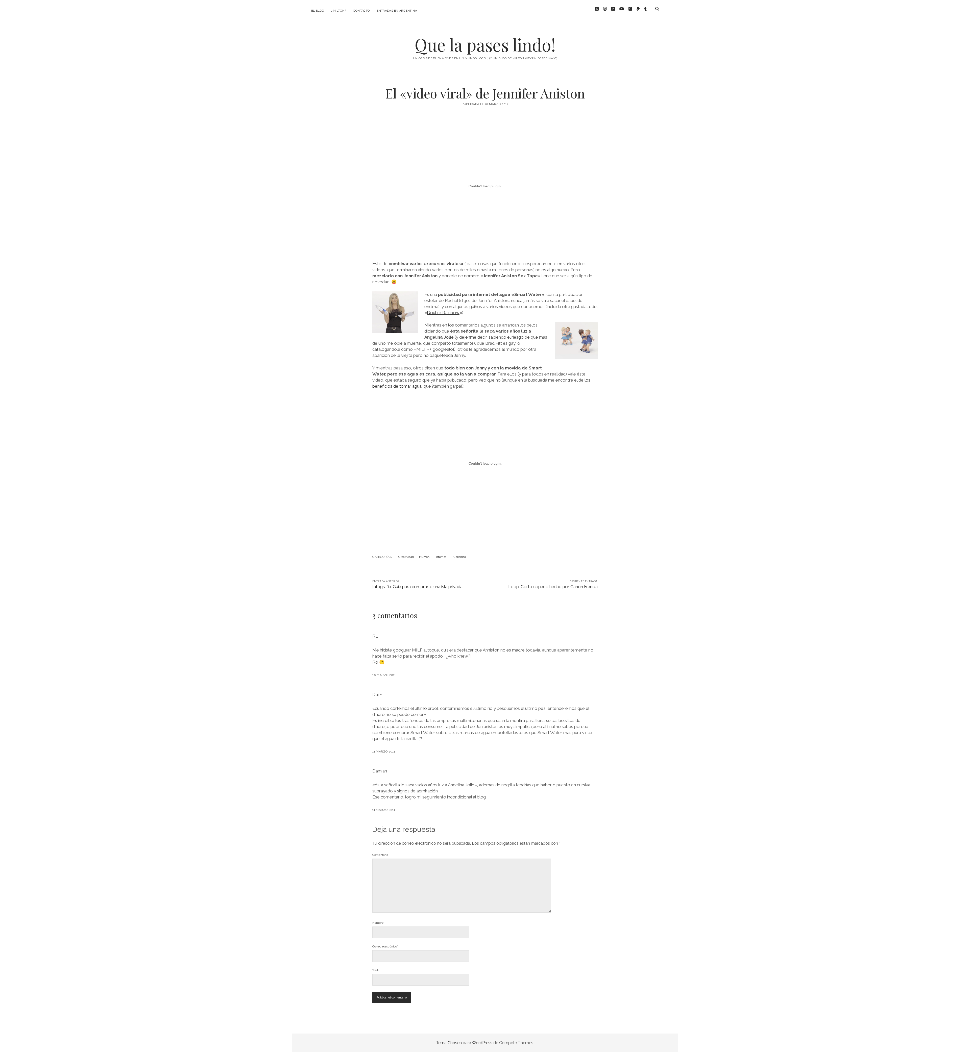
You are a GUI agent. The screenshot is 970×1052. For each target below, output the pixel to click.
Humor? (424, 557)
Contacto (361, 10)
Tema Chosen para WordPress (464, 1042)
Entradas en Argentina (397, 10)
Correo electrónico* (385, 946)
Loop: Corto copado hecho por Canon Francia (553, 586)
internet (440, 557)
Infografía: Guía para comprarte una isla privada (417, 586)
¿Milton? (338, 10)
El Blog (317, 10)
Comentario (380, 855)
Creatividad (406, 557)
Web (375, 970)
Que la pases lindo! (485, 44)
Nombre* (378, 922)
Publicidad (459, 557)
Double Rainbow (443, 312)
